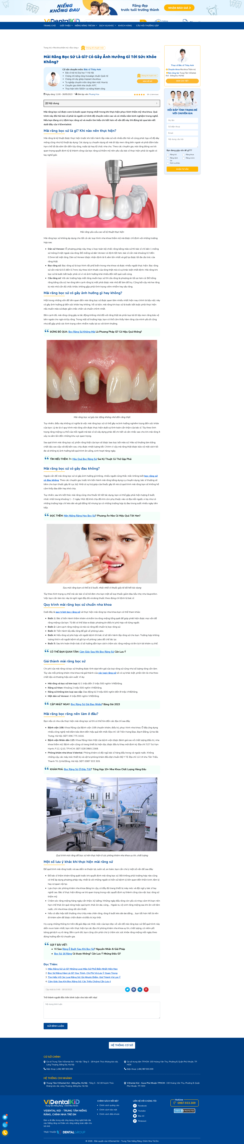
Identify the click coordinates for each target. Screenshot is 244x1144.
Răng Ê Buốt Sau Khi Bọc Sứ (78, 949)
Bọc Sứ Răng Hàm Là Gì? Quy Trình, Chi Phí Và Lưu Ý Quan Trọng (82, 973)
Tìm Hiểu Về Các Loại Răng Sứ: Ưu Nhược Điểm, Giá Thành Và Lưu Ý (84, 977)
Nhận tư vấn (182, 169)
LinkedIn (140, 989)
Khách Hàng (125, 25)
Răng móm (190, 158)
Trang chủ (50, 25)
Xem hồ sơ (147, 81)
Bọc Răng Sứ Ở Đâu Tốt (77, 769)
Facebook (133, 989)
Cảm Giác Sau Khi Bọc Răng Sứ (96, 651)
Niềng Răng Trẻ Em (85, 25)
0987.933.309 (186, 1103)
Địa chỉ (141, 1116)
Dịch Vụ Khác (106, 25)
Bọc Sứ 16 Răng (63, 953)
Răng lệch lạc (174, 159)
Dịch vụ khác (175, 163)
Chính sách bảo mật (108, 1109)
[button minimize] (156, 103)
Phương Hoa (94, 94)
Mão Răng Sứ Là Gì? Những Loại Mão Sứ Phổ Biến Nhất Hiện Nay (83, 968)
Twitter (127, 989)
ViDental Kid (113, 1141)
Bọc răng (73, 47)
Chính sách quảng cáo (109, 1105)
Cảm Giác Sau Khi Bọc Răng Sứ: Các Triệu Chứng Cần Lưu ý (79, 981)
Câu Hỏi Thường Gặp (147, 25)
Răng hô (173, 154)
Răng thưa (190, 154)
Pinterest (146, 989)
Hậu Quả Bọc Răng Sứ (84, 459)
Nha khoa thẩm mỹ (60, 47)
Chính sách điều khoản (109, 1114)
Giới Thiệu (65, 25)
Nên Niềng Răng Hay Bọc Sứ (79, 515)
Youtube (142, 1111)
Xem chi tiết (182, 81)
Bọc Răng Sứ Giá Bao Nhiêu (86, 704)
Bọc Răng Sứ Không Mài (81, 331)
